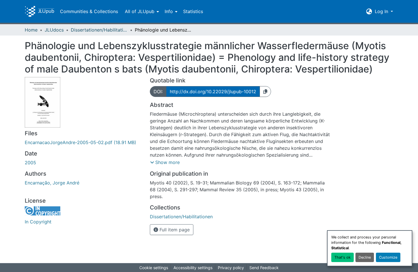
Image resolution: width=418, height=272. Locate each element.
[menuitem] (141, 11)
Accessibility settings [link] (192, 267)
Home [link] (31, 30)
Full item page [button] (174, 229)
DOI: (158, 91)
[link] (84, 142)
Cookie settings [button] (153, 267)
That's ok (342, 257)
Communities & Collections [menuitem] (89, 11)
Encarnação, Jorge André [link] (52, 183)
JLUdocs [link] (54, 30)
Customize (388, 257)
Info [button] (169, 11)
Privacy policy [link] (231, 267)
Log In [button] (382, 11)
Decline (365, 257)
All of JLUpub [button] (139, 11)
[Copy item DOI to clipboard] (265, 91)
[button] (39, 11)
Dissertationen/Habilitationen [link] (99, 30)
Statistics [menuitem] (193, 11)
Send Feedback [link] (264, 267)
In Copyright (38, 222)
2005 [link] (30, 162)
